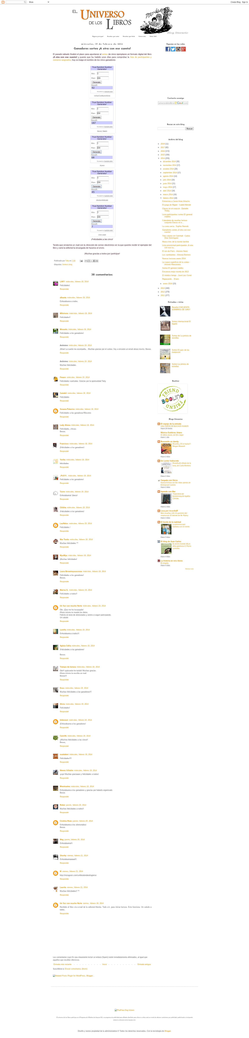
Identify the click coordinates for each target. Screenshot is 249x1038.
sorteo (105, 54)
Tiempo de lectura (68, 667)
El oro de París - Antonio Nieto (175, 251)
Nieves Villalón (66, 770)
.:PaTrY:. (63, 476)
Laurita (63, 887)
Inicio (104, 964)
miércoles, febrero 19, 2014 (77, 281)
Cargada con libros (169, 480)
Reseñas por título (129, 36)
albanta (63, 297)
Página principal (97, 36)
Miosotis (63, 329)
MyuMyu (63, 555)
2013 (163, 288)
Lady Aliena (65, 425)
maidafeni (64, 754)
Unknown (64, 720)
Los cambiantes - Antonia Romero (176, 255)
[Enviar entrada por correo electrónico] (81, 261)
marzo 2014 (168, 194)
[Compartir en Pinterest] (97, 260)
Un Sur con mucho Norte (71, 606)
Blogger (168, 1031)
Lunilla (63, 630)
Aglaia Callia (65, 646)
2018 (163, 144)
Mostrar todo (189, 569)
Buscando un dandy (170, 441)
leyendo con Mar (168, 491)
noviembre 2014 (170, 165)
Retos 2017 (153, 36)
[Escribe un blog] (88, 260)
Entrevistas (142, 36)
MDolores (64, 313)
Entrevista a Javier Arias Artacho (176, 201)
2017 (163, 147)
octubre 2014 (168, 169)
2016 (163, 151)
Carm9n (63, 736)
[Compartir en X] (91, 260)
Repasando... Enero (170, 279)
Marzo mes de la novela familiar (175, 242)
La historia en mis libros (172, 561)
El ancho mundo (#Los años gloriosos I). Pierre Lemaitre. (182, 546)
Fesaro (63, 377)
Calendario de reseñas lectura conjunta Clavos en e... (174, 221)
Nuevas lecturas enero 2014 (174, 258)
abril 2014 (167, 191)
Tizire (62, 492)
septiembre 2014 (170, 172)
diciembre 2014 (169, 161)
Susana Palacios (67, 409)
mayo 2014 (168, 187)
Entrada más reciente (62, 964)
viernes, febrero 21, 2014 (77, 855)
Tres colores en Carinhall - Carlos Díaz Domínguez (176, 237)
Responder (64, 289)
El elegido (165, 563)
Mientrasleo (65, 786)
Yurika (62, 460)
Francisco (64, 444)
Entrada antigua (144, 964)
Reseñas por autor (113, 36)
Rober (62, 805)
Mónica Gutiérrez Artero (171, 433)
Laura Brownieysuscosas (71, 571)
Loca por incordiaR (169, 511)
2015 (163, 155)
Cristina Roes (66, 821)
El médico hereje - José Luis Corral (177, 275)
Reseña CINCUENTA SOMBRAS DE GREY (181, 308)
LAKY (62, 281)
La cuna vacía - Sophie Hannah (175, 226)
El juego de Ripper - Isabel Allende (176, 205)
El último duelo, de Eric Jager (172, 435)
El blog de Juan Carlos (171, 541)
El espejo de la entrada (171, 424)
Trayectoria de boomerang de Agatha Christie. (181, 496)
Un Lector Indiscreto (170, 461)
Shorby (63, 855)
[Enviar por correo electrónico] (86, 260)
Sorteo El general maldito (172, 268)
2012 (163, 292)
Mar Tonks (64, 539)
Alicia (62, 704)
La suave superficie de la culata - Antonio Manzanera (176, 263)
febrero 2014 (168, 198)
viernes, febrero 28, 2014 (93, 903)
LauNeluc (64, 523)
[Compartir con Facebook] (94, 260)
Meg (62, 839)
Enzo (62, 688)
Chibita (63, 507)
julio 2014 (167, 180)
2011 (163, 295)
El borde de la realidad (171, 522)
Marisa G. (64, 590)
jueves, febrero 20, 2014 (76, 805)
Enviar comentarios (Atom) (76, 969)
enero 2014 (168, 284)
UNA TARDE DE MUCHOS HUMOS (174, 426)
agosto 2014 (168, 176)
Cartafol (63, 393)
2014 (163, 158)
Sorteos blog (67, 264)
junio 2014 (167, 183)
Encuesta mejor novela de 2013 (175, 272)
